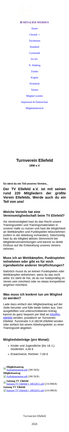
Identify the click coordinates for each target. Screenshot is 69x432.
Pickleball (34, 83)
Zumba (34, 71)
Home (34, 28)
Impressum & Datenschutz (34, 102)
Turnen (34, 89)
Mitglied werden (34, 96)
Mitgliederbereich (34, 108)
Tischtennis (34, 40)
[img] (34, 10)
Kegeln (34, 77)
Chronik (33, 34)
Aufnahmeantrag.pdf (16, 369)
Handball (34, 46)
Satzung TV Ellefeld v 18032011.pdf (25, 383)
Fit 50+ (34, 59)
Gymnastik (34, 53)
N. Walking (34, 65)
